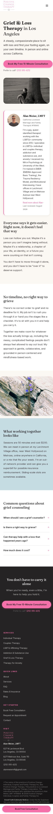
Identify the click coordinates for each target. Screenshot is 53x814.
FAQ (5, 686)
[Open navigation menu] (47, 5)
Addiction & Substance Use (16, 653)
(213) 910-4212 (23, 70)
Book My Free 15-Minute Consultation (28, 64)
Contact (7, 720)
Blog (5, 696)
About (6, 676)
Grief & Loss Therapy (13, 658)
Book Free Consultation (14, 710)
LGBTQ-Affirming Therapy (15, 648)
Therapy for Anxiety (12, 663)
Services (7, 681)
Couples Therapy (11, 643)
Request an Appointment (14, 715)
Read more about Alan (33, 202)
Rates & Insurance (11, 691)
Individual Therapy (12, 638)
